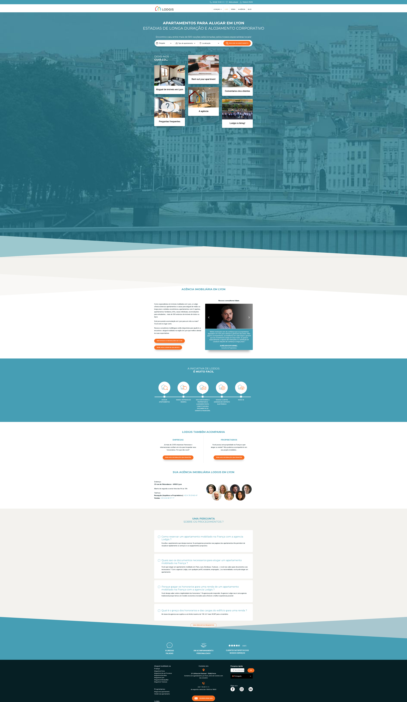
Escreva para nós (206, 698)
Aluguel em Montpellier (161, 680)
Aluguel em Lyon (159, 677)
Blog (249, 9)
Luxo (226, 9)
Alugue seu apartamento (162, 691)
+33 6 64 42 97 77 (167, 498)
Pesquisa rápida (237, 666)
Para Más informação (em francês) (178, 457)
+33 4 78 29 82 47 (190, 495)
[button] (208, 317)
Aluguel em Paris (159, 671)
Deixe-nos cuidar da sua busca (168, 347)
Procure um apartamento (238, 43)
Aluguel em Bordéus (160, 675)
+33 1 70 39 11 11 (203, 687)
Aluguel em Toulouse (160, 682)
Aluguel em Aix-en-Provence (163, 673)
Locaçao (217, 9)
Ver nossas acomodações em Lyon (169, 341)
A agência (241, 9)
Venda (233, 9)
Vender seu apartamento (162, 694)
